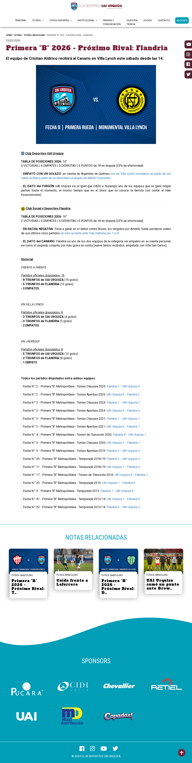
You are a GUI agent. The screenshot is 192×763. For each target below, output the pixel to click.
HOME (9, 35)
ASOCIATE (182, 20)
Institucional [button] (86, 20)
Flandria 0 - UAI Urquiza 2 (123, 507)
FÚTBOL (18, 35)
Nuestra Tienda (132, 22)
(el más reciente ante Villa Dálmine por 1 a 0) (90, 233)
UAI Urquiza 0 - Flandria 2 (123, 394)
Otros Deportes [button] (60, 20)
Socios (147, 20)
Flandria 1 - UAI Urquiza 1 (123, 418)
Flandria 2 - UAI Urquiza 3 (123, 451)
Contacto (164, 20)
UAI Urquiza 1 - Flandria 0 (123, 467)
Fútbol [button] (37, 20)
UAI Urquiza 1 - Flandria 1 (123, 442)
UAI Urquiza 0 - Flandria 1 (123, 426)
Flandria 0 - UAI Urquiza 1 (129, 434)
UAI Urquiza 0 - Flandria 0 (123, 410)
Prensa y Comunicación (112, 22)
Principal (20, 20)
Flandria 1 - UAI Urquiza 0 (123, 386)
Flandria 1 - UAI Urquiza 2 (123, 402)
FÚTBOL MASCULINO (34, 35)
